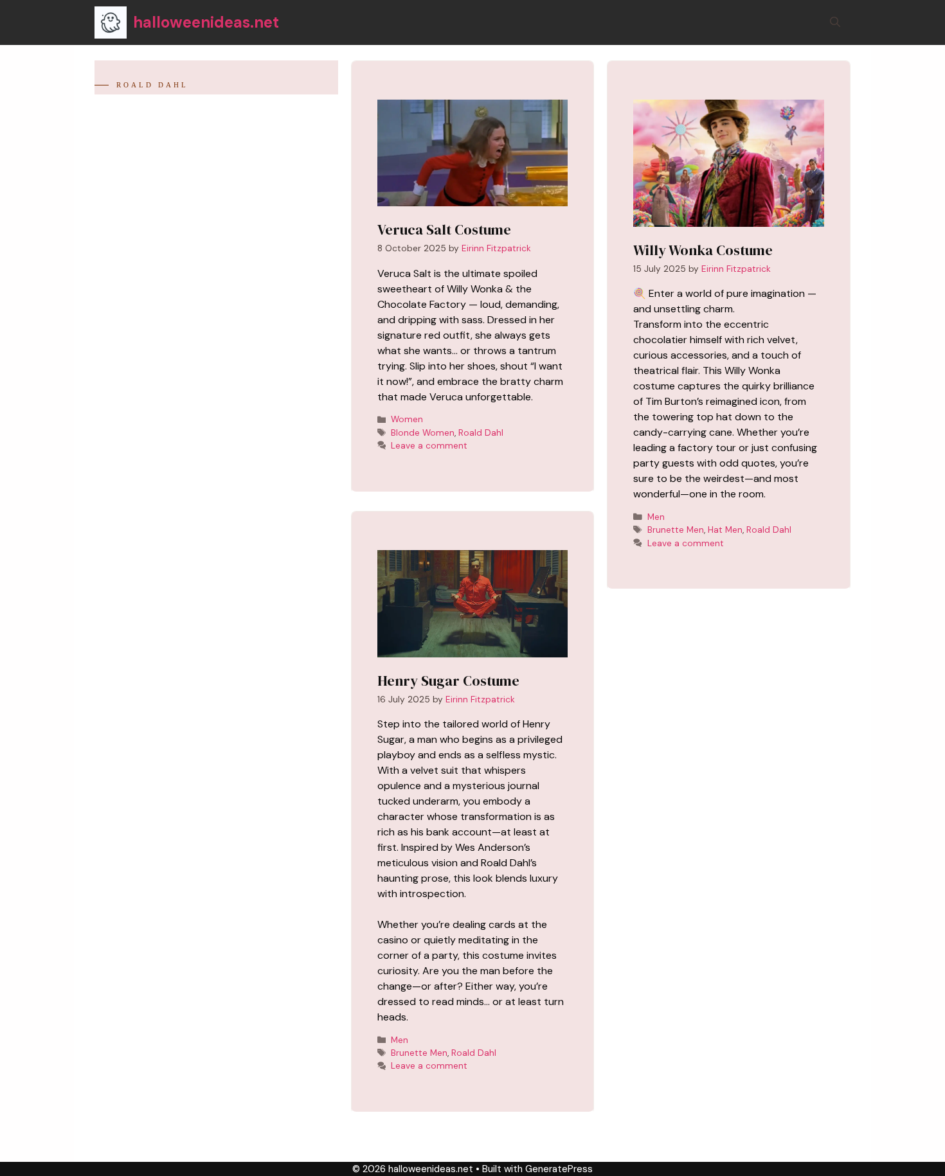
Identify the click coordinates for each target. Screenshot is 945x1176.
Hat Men (725, 529)
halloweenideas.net (206, 22)
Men (399, 1040)
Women (407, 419)
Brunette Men (419, 1052)
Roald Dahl (480, 432)
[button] (835, 22)
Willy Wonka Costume (703, 250)
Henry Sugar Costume (448, 680)
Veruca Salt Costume (444, 229)
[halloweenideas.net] (110, 22)
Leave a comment (429, 445)
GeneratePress (559, 1169)
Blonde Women (423, 432)
